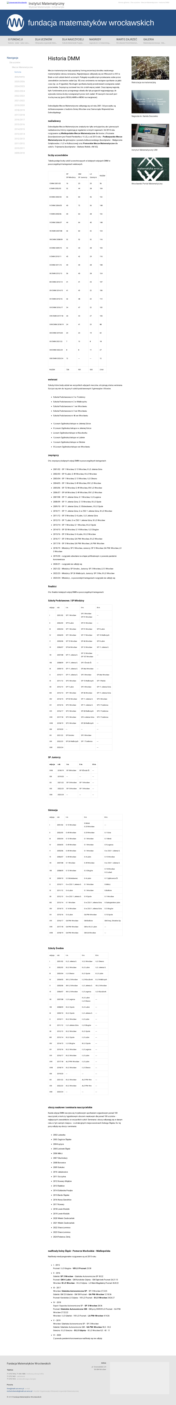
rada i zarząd (25, 43)
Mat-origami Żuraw (168, 43)
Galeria (148, 39)
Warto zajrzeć (126, 39)
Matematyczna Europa (151, 43)
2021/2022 (20, 100)
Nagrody (95, 39)
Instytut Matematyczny (46, 4)
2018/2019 (20, 110)
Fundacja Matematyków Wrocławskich (91, 22)
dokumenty (20, 77)
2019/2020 (20, 105)
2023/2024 (20, 91)
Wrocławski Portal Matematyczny (128, 43)
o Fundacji (15, 39)
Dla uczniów (135, 2)
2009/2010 (20, 153)
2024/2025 (20, 86)
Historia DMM (164, 2)
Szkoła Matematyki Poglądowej (74, 43)
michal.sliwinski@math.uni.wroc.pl (19, 1391)
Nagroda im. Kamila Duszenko (145, 116)
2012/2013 (20, 139)
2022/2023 (20, 96)
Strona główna (123, 2)
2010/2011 (20, 148)
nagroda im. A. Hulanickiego (99, 43)
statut (17, 43)
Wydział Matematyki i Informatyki (46, 7)
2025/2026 (20, 81)
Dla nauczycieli (73, 39)
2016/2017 (20, 119)
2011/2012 (20, 143)
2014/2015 (20, 129)
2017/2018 (20, 115)
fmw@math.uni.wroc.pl (15, 1389)
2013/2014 (20, 134)
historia (11, 43)
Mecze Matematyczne (149, 2)
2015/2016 (20, 124)
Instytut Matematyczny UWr (145, 150)
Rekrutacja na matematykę (144, 82)
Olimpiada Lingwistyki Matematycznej (49, 43)
